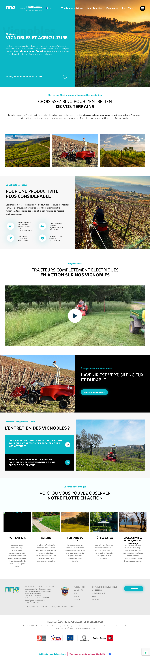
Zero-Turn (127, 8)
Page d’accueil (79, 587)
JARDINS (17, 537)
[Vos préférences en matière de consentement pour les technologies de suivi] (146, 653)
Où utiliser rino (98, 593)
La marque (78, 590)
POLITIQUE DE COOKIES (58, 607)
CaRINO (76, 596)
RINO (75, 593)
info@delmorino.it (36, 593)
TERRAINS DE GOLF (46, 539)
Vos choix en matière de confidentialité (87, 654)
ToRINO (77, 599)
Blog (94, 596)
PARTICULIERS (133, 537)
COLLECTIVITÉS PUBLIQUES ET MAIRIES (104, 540)
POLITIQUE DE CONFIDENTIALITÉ (37, 607)
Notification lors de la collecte (52, 654)
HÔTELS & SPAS (75, 537)
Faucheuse (112, 8)
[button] (75, 315)
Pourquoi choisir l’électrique (104, 587)
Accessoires (97, 590)
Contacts (96, 599)
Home (9, 76)
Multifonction (94, 8)
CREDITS (72, 607)
